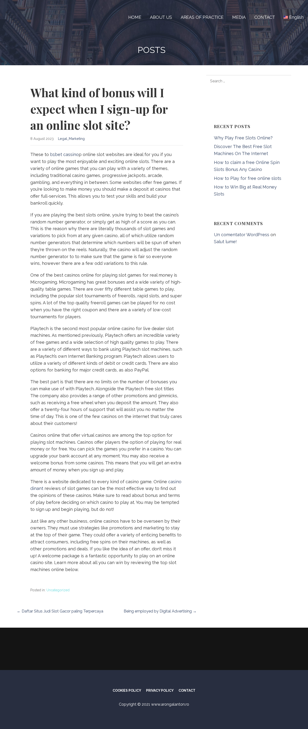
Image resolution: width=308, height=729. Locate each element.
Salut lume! (225, 241)
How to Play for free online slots (247, 178)
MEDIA (239, 17)
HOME (134, 17)
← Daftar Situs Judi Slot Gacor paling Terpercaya (60, 611)
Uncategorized (58, 590)
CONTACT (264, 17)
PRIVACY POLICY (160, 690)
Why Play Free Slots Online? (243, 137)
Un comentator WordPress (241, 234)
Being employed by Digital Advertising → (160, 611)
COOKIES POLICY (127, 690)
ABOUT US (161, 17)
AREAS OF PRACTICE (202, 17)
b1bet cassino (64, 154)
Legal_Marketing (71, 139)
